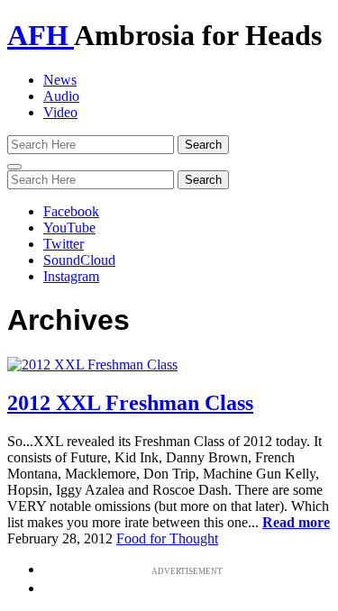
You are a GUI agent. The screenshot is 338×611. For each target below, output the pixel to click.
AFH (40, 35)
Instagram (71, 276)
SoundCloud (79, 260)
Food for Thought (167, 538)
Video (60, 112)
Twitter (63, 243)
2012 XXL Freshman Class (130, 403)
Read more (296, 522)
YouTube (69, 227)
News (60, 79)
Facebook (71, 211)
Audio (61, 96)
